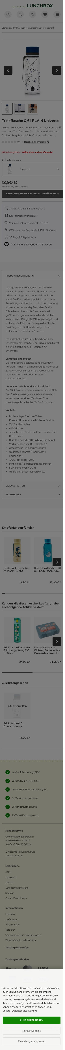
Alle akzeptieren (31, 1020)
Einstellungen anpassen (31, 1041)
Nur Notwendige (31, 1030)
